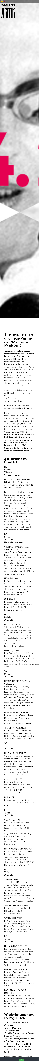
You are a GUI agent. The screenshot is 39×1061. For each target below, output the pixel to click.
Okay (21, 1059)
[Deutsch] (2, 1)
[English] (4, 1)
